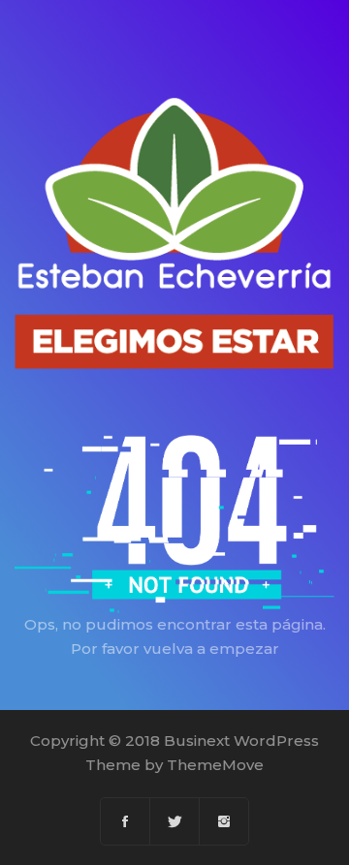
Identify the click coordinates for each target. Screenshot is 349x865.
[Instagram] (224, 821)
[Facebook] (125, 821)
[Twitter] (175, 821)
